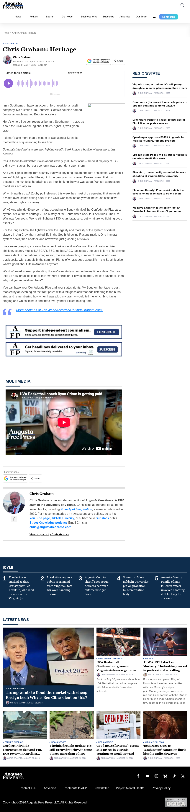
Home (6, 33)
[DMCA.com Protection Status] (176, 802)
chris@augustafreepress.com (50, 527)
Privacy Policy (161, 788)
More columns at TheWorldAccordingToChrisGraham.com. (59, 310)
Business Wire (89, 16)
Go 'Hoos (118, 659)
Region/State (12, 44)
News (18, 16)
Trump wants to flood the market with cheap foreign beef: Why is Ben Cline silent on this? (46, 695)
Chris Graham (42, 494)
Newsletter (101, 788)
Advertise (124, 16)
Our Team (141, 16)
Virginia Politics (17, 688)
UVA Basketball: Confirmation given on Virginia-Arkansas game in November (116, 668)
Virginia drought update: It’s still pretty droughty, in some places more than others (71, 750)
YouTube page (40, 518)
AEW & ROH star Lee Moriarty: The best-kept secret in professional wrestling (165, 666)
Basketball (105, 659)
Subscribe (108, 16)
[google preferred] (99, 61)
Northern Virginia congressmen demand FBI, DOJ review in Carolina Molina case (22, 752)
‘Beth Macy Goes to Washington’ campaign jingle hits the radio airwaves (164, 750)
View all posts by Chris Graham (49, 534)
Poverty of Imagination (76, 509)
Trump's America (14, 742)
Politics (34, 16)
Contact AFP (28, 788)
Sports (49, 16)
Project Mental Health (130, 788)
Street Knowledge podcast (48, 522)
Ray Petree (154, 675)
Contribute (168, 16)
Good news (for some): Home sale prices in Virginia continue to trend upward (117, 750)
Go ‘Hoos (67, 16)
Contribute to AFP (75, 788)
